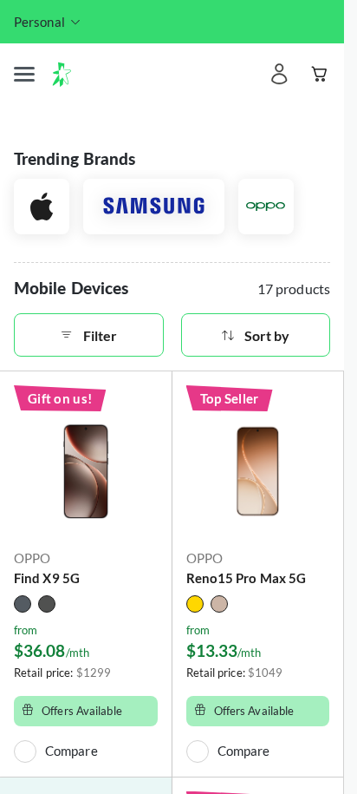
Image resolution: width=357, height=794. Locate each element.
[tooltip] (48, 22)
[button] (24, 75)
